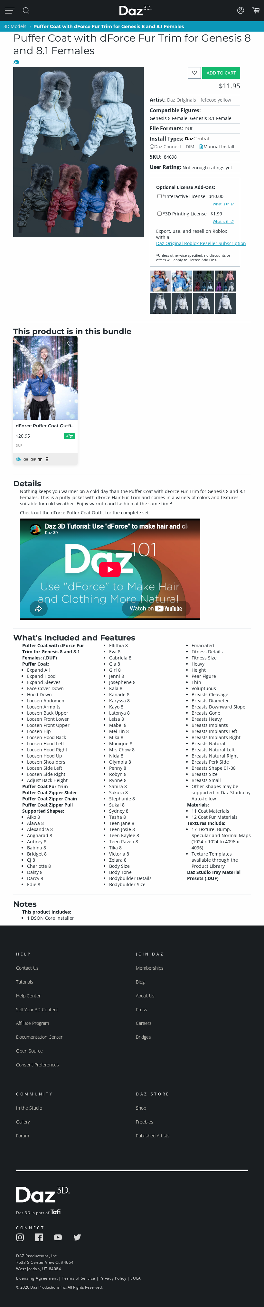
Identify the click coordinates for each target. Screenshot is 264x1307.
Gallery (23, 1122)
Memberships (150, 968)
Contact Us (27, 968)
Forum (22, 1136)
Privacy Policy (112, 1278)
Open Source (29, 1051)
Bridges (143, 1037)
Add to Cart (221, 73)
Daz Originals (181, 100)
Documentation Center (39, 1037)
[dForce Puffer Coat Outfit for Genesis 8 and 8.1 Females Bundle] (45, 378)
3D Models (15, 26)
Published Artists (153, 1136)
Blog (140, 982)
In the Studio (29, 1108)
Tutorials (24, 982)
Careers (144, 1023)
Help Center (28, 996)
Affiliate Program (32, 1023)
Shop (141, 1108)
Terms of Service (78, 1278)
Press (141, 1009)
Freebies (144, 1122)
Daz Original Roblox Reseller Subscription (201, 243)
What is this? (223, 204)
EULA (135, 1278)
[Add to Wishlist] (194, 72)
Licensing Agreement (37, 1278)
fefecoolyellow (216, 100)
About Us (145, 996)
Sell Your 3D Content (37, 1009)
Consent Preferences (37, 1065)
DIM (190, 147)
